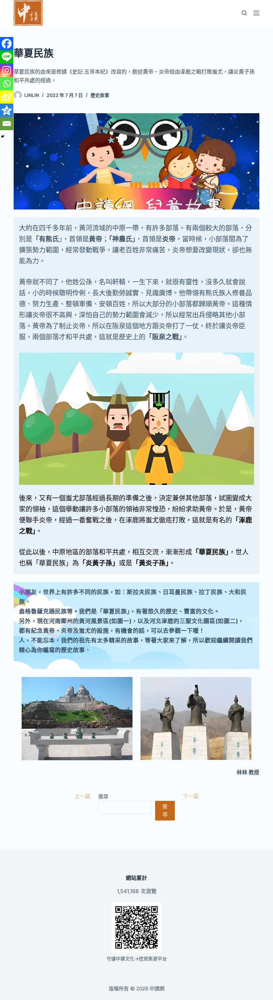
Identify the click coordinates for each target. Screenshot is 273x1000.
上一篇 (82, 796)
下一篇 (191, 796)
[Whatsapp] (6, 83)
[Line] (6, 57)
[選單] (256, 13)
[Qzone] (6, 110)
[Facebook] (6, 43)
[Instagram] (6, 70)
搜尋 (103, 796)
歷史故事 (100, 95)
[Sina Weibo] (6, 97)
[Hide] (2, 136)
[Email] (6, 123)
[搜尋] (244, 12)
